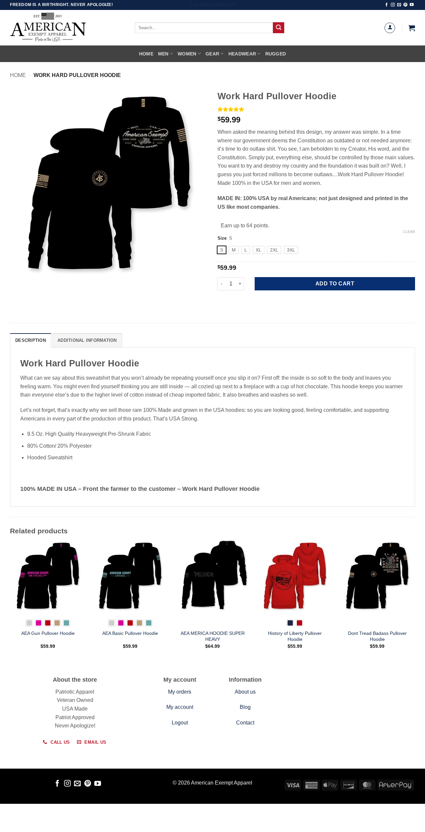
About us (245, 692)
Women (187, 53)
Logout (180, 722)
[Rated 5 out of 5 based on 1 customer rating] (316, 109)
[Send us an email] (399, 5)
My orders (179, 692)
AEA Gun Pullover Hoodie (48, 633)
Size (221, 238)
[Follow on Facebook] (386, 5)
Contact (245, 722)
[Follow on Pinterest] (405, 5)
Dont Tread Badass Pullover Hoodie (377, 636)
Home (146, 53)
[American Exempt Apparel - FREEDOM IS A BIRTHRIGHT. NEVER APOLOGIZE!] (63, 27)
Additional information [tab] (87, 340)
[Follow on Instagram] (393, 5)
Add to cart (334, 283)
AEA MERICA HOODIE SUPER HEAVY (213, 636)
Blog (245, 707)
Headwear (242, 53)
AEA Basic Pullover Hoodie (130, 633)
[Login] (389, 28)
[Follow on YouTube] (412, 5)
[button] (411, 28)
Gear (212, 53)
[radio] (221, 250)
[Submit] (278, 28)
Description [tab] (30, 340)
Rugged (275, 53)
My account (179, 707)
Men (163, 53)
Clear (409, 232)
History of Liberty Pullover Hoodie (295, 636)
